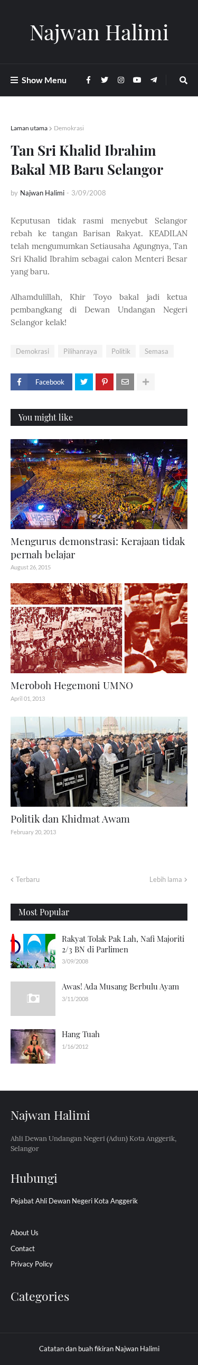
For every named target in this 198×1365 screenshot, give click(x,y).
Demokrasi (69, 128)
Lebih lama (165, 879)
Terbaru (28, 879)
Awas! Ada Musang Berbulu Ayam (120, 986)
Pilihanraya (80, 351)
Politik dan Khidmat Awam (70, 818)
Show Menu (44, 80)
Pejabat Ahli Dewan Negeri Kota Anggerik (74, 1201)
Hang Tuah (81, 1034)
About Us (25, 1232)
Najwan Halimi (99, 31)
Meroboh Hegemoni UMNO (72, 685)
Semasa (156, 351)
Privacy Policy (32, 1264)
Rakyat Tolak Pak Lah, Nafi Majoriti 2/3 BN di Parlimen (123, 943)
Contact (23, 1248)
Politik (120, 351)
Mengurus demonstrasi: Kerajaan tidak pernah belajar (98, 547)
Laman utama (29, 128)
